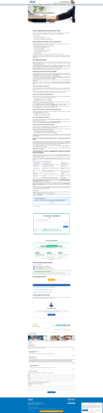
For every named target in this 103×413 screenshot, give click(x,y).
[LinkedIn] (64, 326)
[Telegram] (62, 326)
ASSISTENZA (40, 4)
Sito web (29, 377)
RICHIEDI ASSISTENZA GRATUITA (51, 411)
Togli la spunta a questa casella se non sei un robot (36, 383)
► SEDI (29, 405)
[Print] (69, 326)
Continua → (65, 226)
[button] (101, 403)
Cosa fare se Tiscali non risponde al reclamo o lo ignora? (43, 289)
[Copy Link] (68, 326)
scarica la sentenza (51, 202)
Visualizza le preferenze (98, 410)
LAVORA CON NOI (63, 4)
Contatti (73, 4)
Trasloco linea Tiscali (63, 340)
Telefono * (29, 379)
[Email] (66, 326)
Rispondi (73, 349)
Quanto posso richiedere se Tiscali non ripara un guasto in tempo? (44, 287)
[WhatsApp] (57, 326)
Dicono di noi (55, 4)
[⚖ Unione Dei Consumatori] (34, 2)
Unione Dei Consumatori (32, 351)
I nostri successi (48, 4)
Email (29, 375)
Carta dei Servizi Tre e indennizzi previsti (51, 340)
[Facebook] (59, 326)
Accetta (85, 410)
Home (29, 4)
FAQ (69, 4)
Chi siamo (34, 4)
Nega (91, 410)
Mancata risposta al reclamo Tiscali (34, 340)
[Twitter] (60, 326)
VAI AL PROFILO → (51, 314)
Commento (29, 385)
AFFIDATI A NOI (51, 279)
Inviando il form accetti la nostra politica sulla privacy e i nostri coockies (39, 382)
